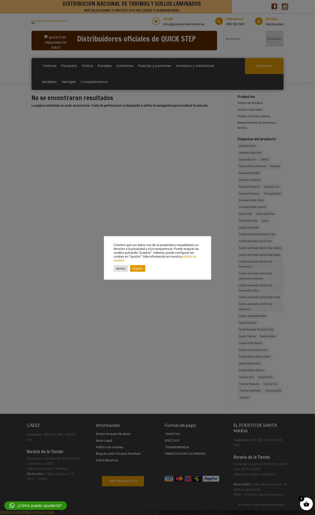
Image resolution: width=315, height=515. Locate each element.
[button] (35, 505)
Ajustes (120, 268)
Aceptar (138, 268)
